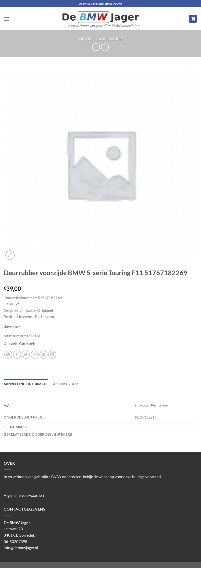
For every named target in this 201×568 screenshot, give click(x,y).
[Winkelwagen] (193, 19)
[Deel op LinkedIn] (52, 355)
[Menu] (7, 19)
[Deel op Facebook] (17, 355)
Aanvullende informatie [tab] (26, 384)
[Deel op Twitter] (26, 355)
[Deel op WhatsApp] (8, 355)
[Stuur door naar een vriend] (35, 355)
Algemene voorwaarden (24, 495)
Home (85, 38)
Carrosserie (109, 38)
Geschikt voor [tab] (65, 384)
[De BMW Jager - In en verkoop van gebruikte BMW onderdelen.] (100, 17)
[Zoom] (10, 255)
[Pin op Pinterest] (43, 355)
